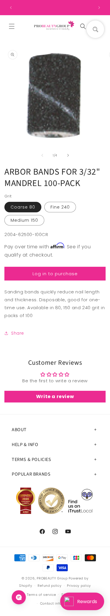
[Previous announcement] (10, 7)
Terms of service (41, 594)
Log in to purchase (55, 274)
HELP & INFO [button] (25, 444)
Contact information (57, 603)
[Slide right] (68, 155)
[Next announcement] (99, 7)
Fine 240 (60, 207)
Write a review (55, 396)
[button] (11, 26)
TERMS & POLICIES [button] (31, 459)
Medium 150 (24, 220)
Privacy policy (79, 585)
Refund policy (49, 585)
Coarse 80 (23, 207)
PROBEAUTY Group (52, 578)
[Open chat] (19, 597)
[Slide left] (42, 155)
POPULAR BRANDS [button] (31, 474)
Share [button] (17, 333)
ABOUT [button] (19, 429)
